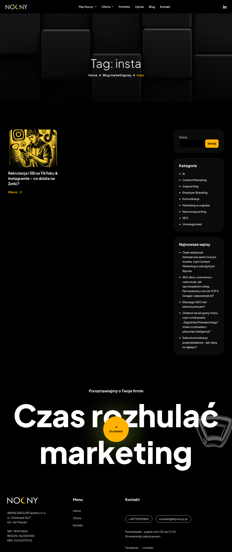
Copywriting (190, 186)
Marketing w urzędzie (196, 205)
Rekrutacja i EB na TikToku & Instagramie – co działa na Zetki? (33, 178)
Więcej (13, 192)
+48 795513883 (139, 519)
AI (183, 173)
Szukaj (183, 137)
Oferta (106, 7)
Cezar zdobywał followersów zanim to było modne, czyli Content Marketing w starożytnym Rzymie (199, 262)
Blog (152, 7)
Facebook (131, 547)
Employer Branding (195, 192)
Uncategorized (192, 224)
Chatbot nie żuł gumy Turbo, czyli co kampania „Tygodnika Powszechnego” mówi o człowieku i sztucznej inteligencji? (200, 322)
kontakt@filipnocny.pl (173, 519)
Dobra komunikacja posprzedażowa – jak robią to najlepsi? (199, 342)
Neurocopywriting (194, 211)
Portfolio (124, 7)
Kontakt (165, 7)
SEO (185, 218)
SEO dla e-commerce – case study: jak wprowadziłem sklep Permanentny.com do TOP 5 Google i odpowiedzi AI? (200, 286)
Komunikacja (190, 199)
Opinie (139, 7)
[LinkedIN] (224, 6)
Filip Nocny (86, 7)
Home (77, 511)
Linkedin (147, 547)
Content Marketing (194, 180)
